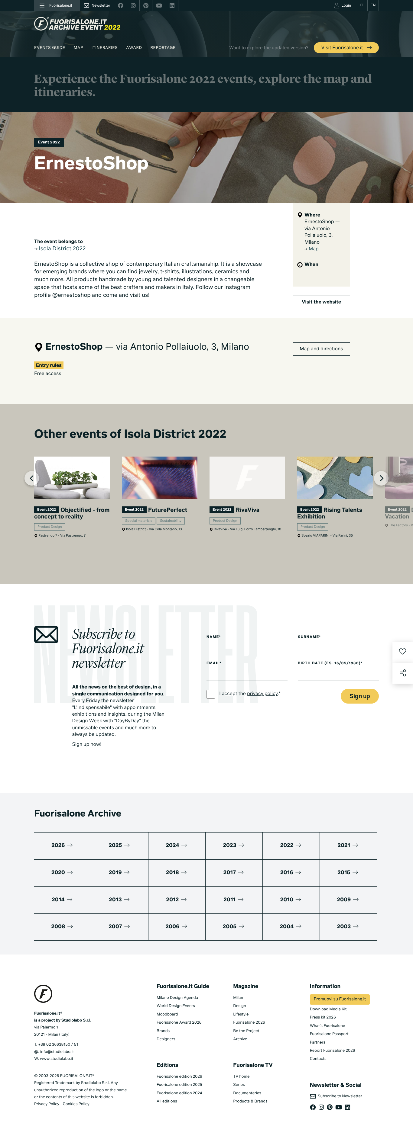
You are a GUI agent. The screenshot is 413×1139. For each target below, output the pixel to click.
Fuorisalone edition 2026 (179, 1077)
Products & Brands (250, 1101)
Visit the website (321, 302)
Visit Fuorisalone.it (342, 48)
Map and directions (321, 349)
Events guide (49, 48)
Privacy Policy (46, 1104)
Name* (214, 637)
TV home (241, 1077)
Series (239, 1085)
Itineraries (105, 48)
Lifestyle (241, 1014)
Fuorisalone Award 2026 (179, 1023)
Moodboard (167, 1014)
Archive (240, 1039)
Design (239, 1006)
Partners (318, 1042)
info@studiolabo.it (57, 1052)
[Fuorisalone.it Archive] (77, 23)
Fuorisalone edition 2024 (179, 1093)
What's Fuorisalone (327, 1026)
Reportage (163, 48)
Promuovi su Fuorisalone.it (340, 999)
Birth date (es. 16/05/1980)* (330, 663)
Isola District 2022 (61, 249)
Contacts (318, 1059)
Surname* (309, 637)
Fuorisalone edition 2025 (179, 1085)
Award (134, 48)
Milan (238, 998)
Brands (163, 1031)
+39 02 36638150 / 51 (58, 1045)
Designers (166, 1039)
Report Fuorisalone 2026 (332, 1051)
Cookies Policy (76, 1104)
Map (78, 48)
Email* (214, 663)
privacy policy (262, 693)
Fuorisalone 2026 (249, 1023)
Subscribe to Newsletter (339, 1096)
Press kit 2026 (323, 1017)
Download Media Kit (328, 1009)
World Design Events (176, 1006)
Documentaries (247, 1093)
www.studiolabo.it (56, 1059)
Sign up (360, 696)
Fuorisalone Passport (329, 1034)
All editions (167, 1101)
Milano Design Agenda (177, 998)
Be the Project (246, 1031)
